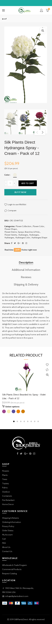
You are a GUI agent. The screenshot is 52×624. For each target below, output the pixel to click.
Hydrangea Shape (39, 237)
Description (26, 262)
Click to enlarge (42, 30)
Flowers (5, 471)
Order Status (7, 530)
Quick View (47, 374)
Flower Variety (11, 235)
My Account (7, 534)
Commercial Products (12, 569)
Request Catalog (9, 573)
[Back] (4, 18)
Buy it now (20, 192)
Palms (5, 487)
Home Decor (8, 504)
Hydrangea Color (22, 237)
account (41, 10)
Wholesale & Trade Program (14, 565)
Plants (5, 475)
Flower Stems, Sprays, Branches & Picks (22, 232)
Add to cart (27, 183)
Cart (4, 539)
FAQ (4, 543)
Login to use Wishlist (16, 204)
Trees (4, 479)
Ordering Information (11, 522)
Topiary (5, 483)
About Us (6, 547)
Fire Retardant (8, 500)
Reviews (26, 277)
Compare (12, 210)
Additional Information (26, 269)
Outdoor (6, 491)
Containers (7, 496)
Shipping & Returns (10, 518)
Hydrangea (23, 235)
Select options (12, 406)
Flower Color (38, 226)
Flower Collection (23, 226)
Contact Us (7, 551)
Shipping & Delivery (26, 284)
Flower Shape (11, 229)
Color (7, 175)
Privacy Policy (8, 526)
